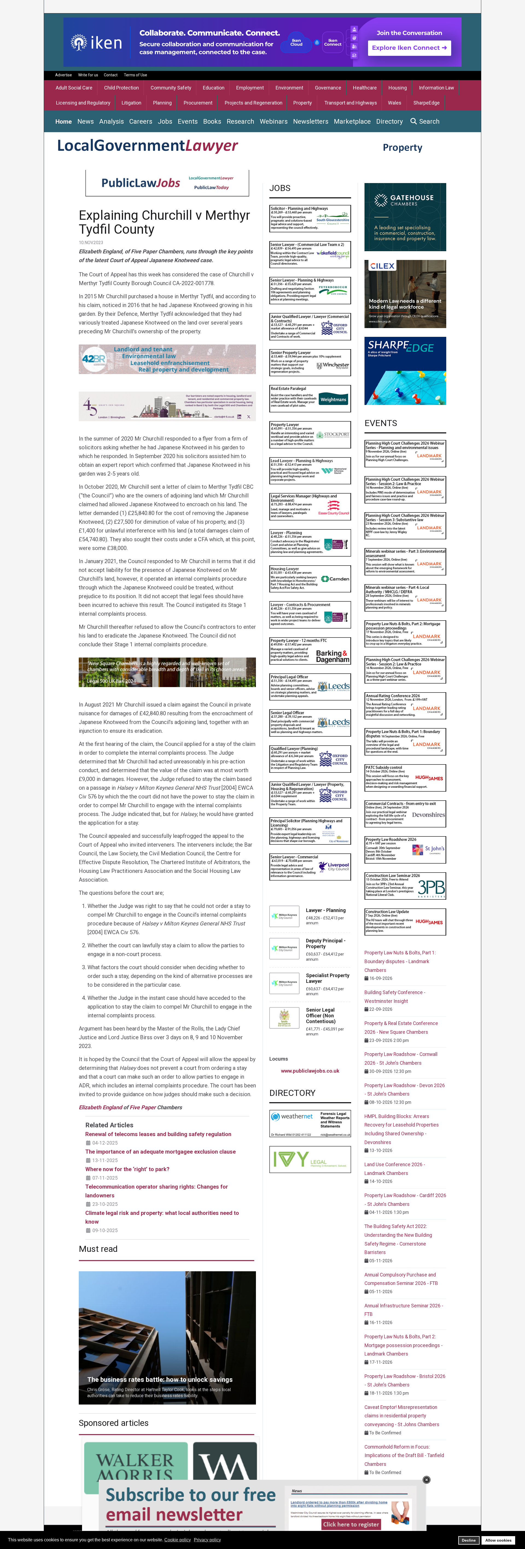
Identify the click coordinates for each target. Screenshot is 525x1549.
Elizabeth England (100, 1107)
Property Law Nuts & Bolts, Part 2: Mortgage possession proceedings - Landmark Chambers (403, 1345)
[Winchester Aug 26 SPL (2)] (310, 362)
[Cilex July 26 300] (405, 293)
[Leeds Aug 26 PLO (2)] (310, 686)
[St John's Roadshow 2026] (405, 849)
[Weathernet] (310, 1123)
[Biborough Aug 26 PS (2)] (310, 830)
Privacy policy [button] (207, 1540)
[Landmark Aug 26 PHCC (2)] (405, 669)
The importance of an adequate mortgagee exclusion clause (160, 1151)
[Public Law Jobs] (167, 183)
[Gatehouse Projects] (405, 216)
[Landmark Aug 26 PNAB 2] (405, 633)
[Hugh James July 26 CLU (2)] (405, 921)
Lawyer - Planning (326, 910)
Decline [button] (469, 1540)
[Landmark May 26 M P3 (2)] (405, 561)
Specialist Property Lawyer (327, 978)
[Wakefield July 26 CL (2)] (310, 254)
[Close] (426, 1480)
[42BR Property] (167, 359)
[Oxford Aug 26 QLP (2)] (310, 758)
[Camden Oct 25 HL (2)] (310, 578)
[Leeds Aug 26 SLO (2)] (310, 722)
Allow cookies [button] (498, 1540)
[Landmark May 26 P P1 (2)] (405, 453)
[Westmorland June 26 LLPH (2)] (310, 470)
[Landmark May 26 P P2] (405, 489)
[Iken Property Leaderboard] (262, 41)
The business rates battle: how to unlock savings (125, 1274)
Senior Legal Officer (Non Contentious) (321, 1015)
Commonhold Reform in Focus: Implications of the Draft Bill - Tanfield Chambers (404, 1455)
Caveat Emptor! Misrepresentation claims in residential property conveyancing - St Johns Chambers (401, 1416)
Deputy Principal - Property (326, 943)
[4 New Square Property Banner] (167, 672)
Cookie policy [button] (177, 1540)
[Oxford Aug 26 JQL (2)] (310, 794)
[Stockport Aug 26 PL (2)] (310, 434)
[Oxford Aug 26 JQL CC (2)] (310, 326)
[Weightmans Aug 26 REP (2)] (310, 398)
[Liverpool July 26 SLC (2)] (310, 866)
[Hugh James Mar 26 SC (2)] (405, 777)
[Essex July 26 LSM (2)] (310, 506)
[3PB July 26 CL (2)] (405, 885)
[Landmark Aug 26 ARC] (405, 705)
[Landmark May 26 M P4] (405, 597)
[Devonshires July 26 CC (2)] (405, 813)
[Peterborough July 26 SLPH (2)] (310, 290)
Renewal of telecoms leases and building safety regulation (158, 1134)
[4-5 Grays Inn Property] (167, 406)
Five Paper (143, 1107)
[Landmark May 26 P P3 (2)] (405, 525)
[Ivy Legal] (310, 1159)
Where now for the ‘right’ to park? (127, 1169)
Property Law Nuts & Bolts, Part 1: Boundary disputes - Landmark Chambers (400, 961)
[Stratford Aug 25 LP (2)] (310, 542)
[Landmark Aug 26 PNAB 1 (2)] (405, 741)
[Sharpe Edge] (405, 370)
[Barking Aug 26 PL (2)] (310, 650)
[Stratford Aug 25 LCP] (310, 614)
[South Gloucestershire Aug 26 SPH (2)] (310, 218)
